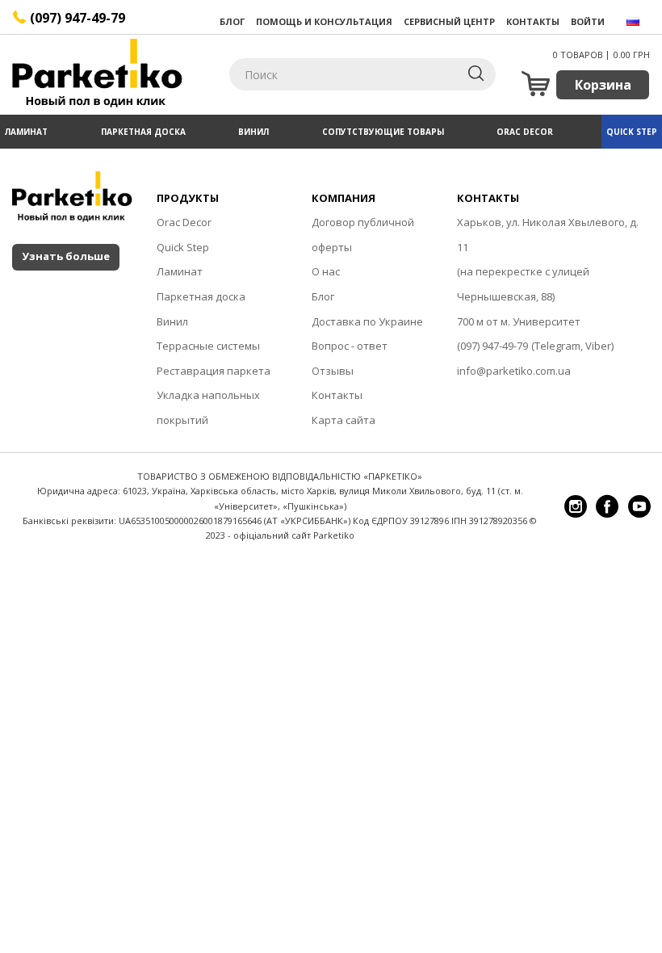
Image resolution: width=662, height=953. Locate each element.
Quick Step (631, 131)
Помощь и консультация (324, 21)
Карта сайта (343, 420)
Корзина (603, 85)
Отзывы (333, 370)
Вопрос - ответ (350, 345)
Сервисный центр (449, 21)
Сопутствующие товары (383, 131)
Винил (253, 131)
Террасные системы (208, 345)
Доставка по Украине (367, 321)
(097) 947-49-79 (492, 345)
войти (588, 21)
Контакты (532, 21)
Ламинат (26, 131)
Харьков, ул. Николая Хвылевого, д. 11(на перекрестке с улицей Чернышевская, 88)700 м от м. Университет (548, 271)
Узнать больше (66, 256)
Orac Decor (525, 131)
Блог (232, 21)
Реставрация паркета (213, 370)
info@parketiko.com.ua (514, 370)
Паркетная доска (143, 131)
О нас (326, 271)
